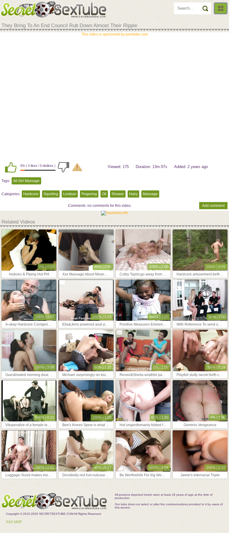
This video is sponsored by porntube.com (114, 34)
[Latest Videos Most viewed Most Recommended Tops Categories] (221, 8)
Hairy (133, 194)
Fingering (89, 194)
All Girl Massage (26, 181)
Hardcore (30, 194)
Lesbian (69, 194)
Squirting (51, 194)
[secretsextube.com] (53, 9)
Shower (118, 194)
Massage (150, 194)
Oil (104, 194)
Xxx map (14, 522)
